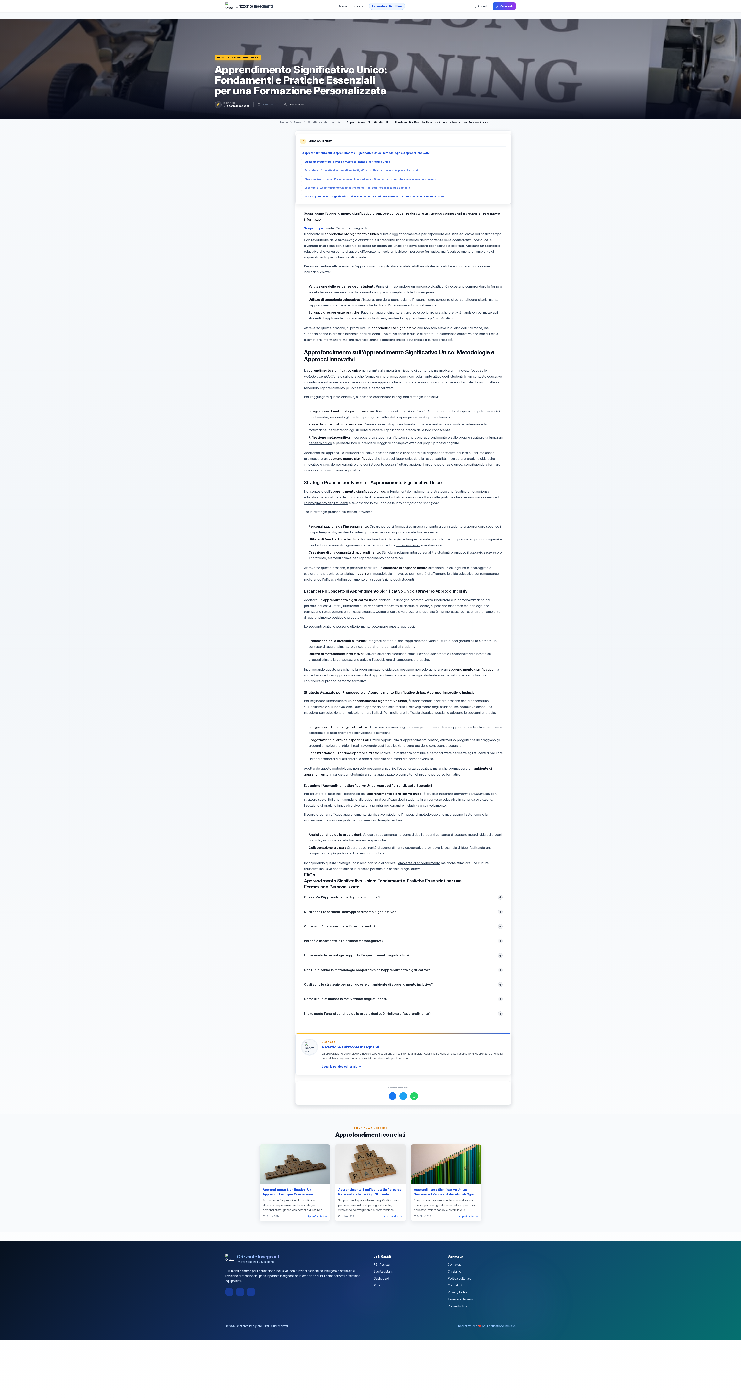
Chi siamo (454, 1271)
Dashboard (381, 1278)
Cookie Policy (457, 1306)
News (343, 6)
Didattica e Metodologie (237, 57)
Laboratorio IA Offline (387, 6)
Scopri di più (314, 228)
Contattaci (455, 1264)
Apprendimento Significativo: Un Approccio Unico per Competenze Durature (288, 1194)
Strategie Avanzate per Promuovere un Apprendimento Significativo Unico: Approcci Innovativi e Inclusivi (371, 179)
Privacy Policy (458, 1292)
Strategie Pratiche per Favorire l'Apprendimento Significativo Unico (347, 161)
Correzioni (455, 1285)
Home (284, 122)
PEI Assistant (383, 1264)
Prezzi (358, 6)
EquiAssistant (383, 1271)
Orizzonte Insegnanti (236, 105)
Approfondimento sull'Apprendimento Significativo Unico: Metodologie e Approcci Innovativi (366, 153)
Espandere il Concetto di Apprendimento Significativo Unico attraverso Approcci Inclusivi (361, 170)
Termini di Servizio (460, 1299)
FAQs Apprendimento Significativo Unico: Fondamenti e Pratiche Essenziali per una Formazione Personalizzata (375, 196)
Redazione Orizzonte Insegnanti (350, 1047)
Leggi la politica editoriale (339, 1066)
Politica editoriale (459, 1278)
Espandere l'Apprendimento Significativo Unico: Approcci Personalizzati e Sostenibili (358, 187)
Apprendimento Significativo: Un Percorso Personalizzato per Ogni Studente (369, 1192)
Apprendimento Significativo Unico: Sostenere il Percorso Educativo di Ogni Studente (444, 1194)
